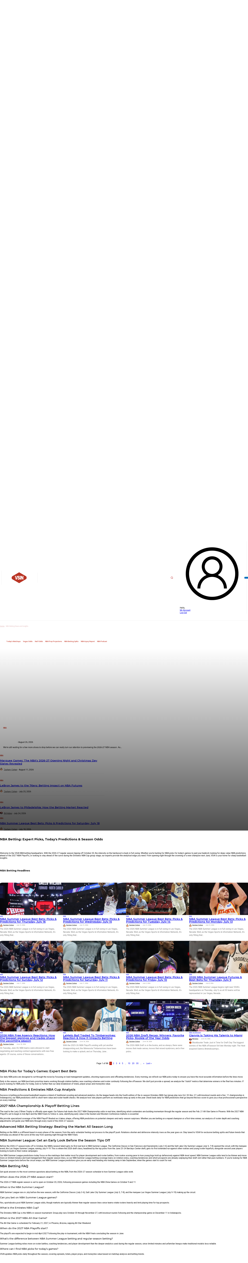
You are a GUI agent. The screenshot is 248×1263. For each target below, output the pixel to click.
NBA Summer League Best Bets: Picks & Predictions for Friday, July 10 (154, 978)
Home (2, 626)
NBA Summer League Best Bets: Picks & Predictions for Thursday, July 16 (28, 920)
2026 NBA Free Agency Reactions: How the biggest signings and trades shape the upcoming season (27, 1038)
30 (137, 1063)
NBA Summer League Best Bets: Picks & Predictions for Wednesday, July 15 (91, 920)
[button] (171, 577)
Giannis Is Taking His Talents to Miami (215, 1035)
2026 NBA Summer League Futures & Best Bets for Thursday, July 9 (215, 978)
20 (133, 1063)
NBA (1, 916)
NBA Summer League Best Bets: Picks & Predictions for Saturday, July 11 (91, 978)
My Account (185, 610)
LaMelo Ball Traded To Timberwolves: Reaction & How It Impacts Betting (89, 1037)
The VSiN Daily (196, 1032)
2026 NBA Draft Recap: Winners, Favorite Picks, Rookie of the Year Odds (155, 1037)
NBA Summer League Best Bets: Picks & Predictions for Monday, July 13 (217, 920)
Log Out (183, 612)
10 (129, 1063)
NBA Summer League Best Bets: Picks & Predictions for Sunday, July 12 (28, 978)
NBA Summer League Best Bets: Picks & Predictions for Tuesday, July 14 (154, 920)
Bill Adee (195, 1039)
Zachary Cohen (8, 925)
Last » (149, 1063)
